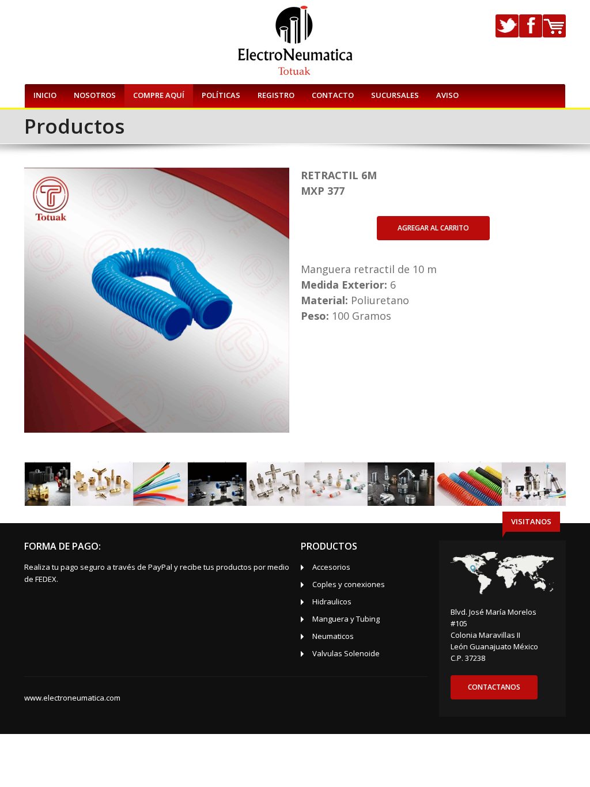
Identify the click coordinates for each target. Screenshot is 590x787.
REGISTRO (276, 95)
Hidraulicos (331, 601)
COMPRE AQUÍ (158, 95)
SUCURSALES (395, 95)
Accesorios (331, 567)
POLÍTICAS (221, 95)
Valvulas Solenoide (346, 653)
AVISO (447, 95)
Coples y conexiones (348, 584)
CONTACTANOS (494, 687)
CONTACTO (333, 95)
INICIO (44, 95)
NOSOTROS (95, 95)
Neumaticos (333, 636)
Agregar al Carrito (433, 228)
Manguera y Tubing (346, 619)
